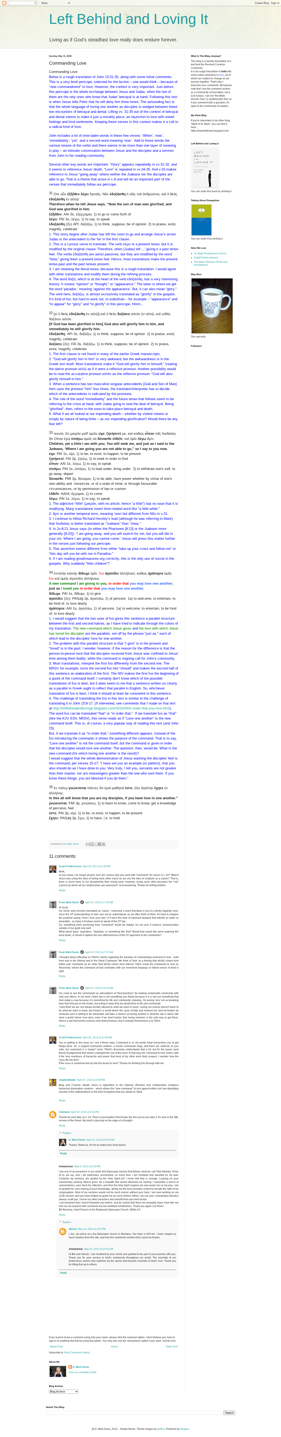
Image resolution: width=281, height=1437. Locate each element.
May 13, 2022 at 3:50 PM (92, 1229)
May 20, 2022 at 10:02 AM (98, 1249)
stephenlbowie (67, 1079)
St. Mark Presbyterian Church (210, 253)
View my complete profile (82, 1372)
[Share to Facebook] (100, 844)
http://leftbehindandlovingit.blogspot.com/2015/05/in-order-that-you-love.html (111, 708)
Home (114, 1346)
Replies (67, 1133)
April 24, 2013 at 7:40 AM (99, 902)
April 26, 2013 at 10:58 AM (97, 1037)
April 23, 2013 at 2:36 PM (96, 866)
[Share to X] (96, 844)
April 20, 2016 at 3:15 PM (85, 1112)
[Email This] (88, 844)
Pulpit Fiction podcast (206, 257)
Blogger (184, 1429)
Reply (62, 890)
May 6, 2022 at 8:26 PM (87, 1166)
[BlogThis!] (92, 844)
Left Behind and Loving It (128, 19)
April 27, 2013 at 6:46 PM (91, 1079)
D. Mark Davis (77, 1139)
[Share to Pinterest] (103, 844)
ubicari (73, 1229)
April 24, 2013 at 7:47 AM (99, 952)
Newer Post (56, 1346)
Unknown (64, 1112)
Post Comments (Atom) (77, 1352)
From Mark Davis (69, 902)
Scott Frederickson (70, 866)
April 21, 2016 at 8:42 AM (100, 1139)
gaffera (161, 1429)
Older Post (172, 1346)
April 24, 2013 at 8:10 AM (99, 988)
